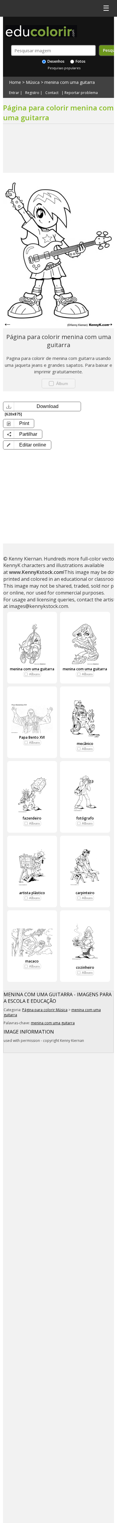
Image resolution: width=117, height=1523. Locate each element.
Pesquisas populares (64, 68)
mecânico (85, 743)
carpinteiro (85, 892)
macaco (32, 961)
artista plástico (32, 892)
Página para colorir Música (45, 1009)
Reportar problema (81, 93)
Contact (51, 93)
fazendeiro (31, 818)
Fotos (80, 61)
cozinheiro (85, 967)
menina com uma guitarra (69, 82)
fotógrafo (85, 818)
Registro (32, 93)
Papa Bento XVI (32, 737)
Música (33, 82)
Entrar (14, 93)
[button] (27, 445)
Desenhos (55, 61)
